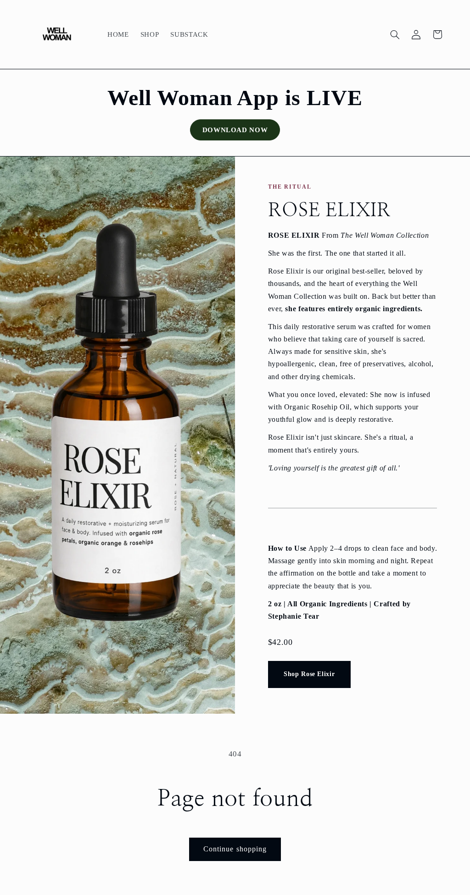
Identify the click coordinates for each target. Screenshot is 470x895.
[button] (394, 34)
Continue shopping (235, 849)
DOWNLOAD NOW (235, 130)
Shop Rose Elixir (309, 674)
